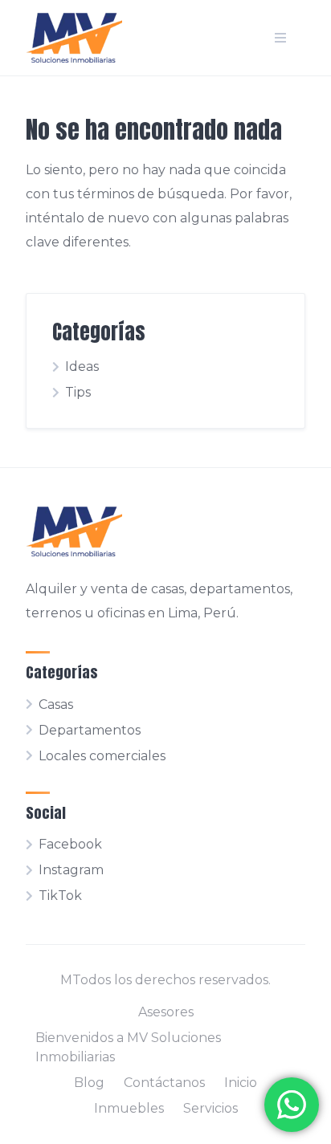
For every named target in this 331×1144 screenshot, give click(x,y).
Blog (89, 1082)
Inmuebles (129, 1108)
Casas (56, 704)
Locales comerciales (102, 755)
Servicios (210, 1108)
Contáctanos (164, 1082)
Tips (78, 392)
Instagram (71, 869)
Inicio (240, 1082)
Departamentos (90, 730)
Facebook (70, 844)
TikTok (60, 895)
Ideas (82, 366)
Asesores (166, 1012)
